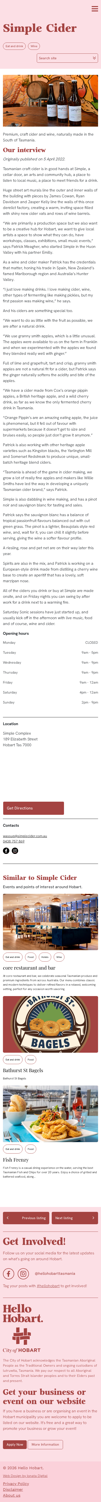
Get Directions (20, 808)
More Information (45, 1444)
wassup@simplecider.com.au (25, 836)
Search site (48, 58)
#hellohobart (48, 1285)
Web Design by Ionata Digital (25, 1476)
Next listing (64, 1218)
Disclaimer (13, 1489)
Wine (34, 46)
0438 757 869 (14, 841)
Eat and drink (14, 46)
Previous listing (34, 1218)
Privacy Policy (16, 1483)
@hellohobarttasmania (55, 1273)
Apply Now (15, 1444)
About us (11, 1495)
